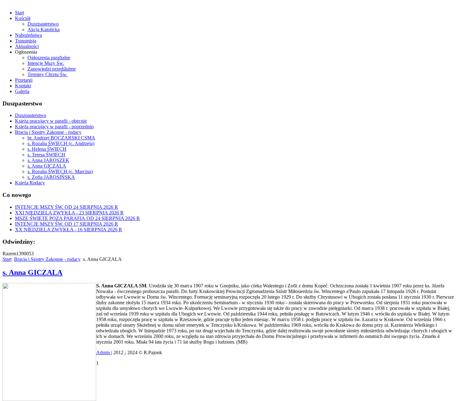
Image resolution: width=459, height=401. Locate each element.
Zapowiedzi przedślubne (51, 68)
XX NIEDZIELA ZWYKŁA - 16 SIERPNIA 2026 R (68, 229)
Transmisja (25, 40)
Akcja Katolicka (43, 29)
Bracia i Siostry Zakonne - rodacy (48, 132)
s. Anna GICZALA (46, 166)
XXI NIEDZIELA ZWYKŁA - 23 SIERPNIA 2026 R (69, 212)
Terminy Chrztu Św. (47, 74)
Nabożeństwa (28, 35)
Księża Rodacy (30, 182)
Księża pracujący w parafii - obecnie (51, 121)
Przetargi (23, 80)
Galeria (22, 91)
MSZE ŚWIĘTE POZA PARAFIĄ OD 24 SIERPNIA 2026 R (77, 218)
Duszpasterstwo (43, 24)
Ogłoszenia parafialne (48, 57)
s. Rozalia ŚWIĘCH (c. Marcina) (60, 171)
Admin (103, 352)
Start (19, 12)
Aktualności (27, 46)
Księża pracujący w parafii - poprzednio (54, 126)
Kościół (22, 18)
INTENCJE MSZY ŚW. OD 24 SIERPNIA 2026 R (66, 207)
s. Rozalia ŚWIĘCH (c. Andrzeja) (60, 143)
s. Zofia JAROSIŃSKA (51, 177)
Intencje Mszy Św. (45, 63)
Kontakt (23, 85)
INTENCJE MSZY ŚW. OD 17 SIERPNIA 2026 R (66, 224)
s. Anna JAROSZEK (48, 160)
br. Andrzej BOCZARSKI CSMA (61, 137)
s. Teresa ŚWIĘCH (46, 154)
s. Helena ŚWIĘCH (47, 149)
